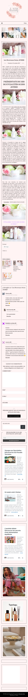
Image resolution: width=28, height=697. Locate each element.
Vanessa (8, 293)
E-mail (4, 396)
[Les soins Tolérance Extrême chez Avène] (18, 263)
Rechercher (6, 423)
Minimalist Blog (22, 693)
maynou (8, 342)
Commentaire (6, 371)
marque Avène (13, 72)
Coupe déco (14, 639)
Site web (5, 402)
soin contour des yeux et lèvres (18, 106)
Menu (25, 23)
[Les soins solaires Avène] (7, 275)
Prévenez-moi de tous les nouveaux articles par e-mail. (14, 411)
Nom (4, 390)
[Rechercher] (23, 427)
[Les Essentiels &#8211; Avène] (7, 263)
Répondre (8, 305)
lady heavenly (10, 309)
